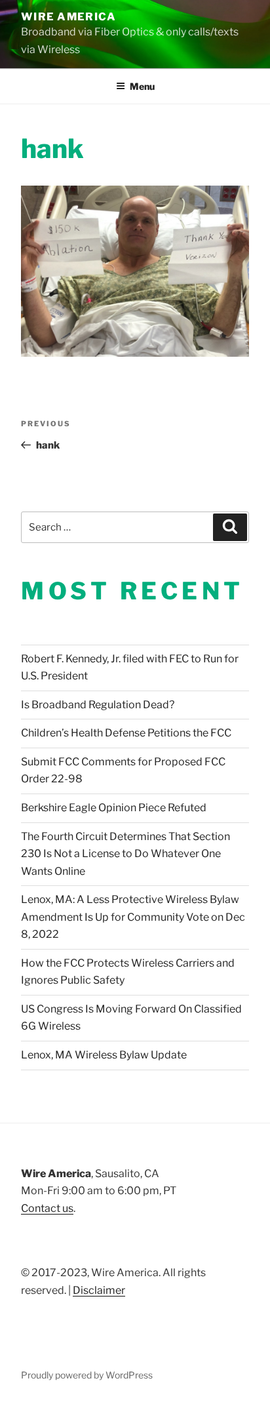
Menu (142, 86)
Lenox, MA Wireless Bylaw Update (104, 1055)
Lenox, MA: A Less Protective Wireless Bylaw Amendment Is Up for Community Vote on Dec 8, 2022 (133, 916)
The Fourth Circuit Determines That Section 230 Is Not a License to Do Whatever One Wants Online (125, 853)
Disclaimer (99, 1290)
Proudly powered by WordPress (87, 1374)
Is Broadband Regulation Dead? (97, 704)
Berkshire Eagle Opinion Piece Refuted (113, 807)
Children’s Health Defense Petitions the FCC (126, 733)
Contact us (47, 1208)
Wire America (68, 16)
